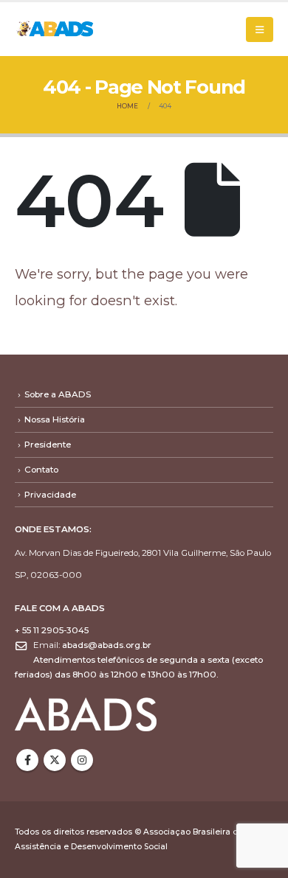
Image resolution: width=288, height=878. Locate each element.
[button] (259, 29)
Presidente (47, 444)
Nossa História (54, 419)
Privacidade (50, 494)
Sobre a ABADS (57, 394)
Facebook (27, 760)
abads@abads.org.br (106, 645)
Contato (41, 469)
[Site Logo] (55, 29)
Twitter (55, 760)
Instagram (82, 760)
